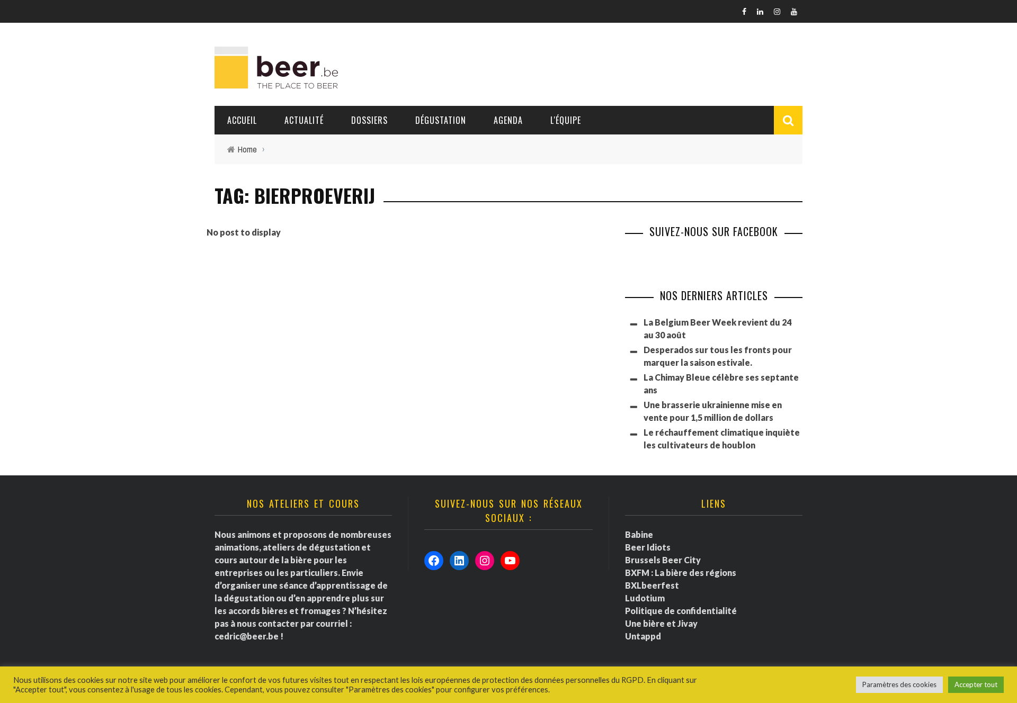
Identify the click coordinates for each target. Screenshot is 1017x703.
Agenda (508, 120)
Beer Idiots (648, 547)
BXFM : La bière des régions (680, 572)
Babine (639, 534)
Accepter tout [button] (975, 684)
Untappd (643, 636)
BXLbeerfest (652, 585)
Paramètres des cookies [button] (899, 684)
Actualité (304, 120)
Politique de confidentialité (681, 611)
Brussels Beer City (663, 560)
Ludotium (645, 598)
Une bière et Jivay (661, 623)
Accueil (242, 120)
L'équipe (565, 120)
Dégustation (440, 120)
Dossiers (369, 120)
